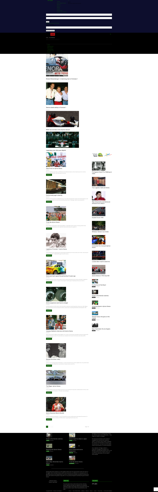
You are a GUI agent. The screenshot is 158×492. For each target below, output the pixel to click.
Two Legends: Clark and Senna (100, 187)
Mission (91, 490)
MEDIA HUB (71, 452)
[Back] (68, 0)
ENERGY (80, 34)
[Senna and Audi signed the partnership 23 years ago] (67, 267)
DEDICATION (74, 34)
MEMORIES (92, 34)
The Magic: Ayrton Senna (53, 386)
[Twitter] (51, 0)
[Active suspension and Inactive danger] (67, 294)
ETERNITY (58, 34)
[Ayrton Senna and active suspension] (79, 446)
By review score (50, 50)
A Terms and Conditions (108, 490)
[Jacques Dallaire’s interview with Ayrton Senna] (67, 322)
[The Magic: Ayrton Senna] (67, 377)
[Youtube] (52, 0)
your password (49, 20)
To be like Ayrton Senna (52, 222)
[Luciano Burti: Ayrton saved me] (102, 255)
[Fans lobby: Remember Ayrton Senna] (56, 458)
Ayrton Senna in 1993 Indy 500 (100, 276)
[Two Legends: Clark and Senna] (102, 181)
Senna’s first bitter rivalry (53, 359)
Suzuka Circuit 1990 (97, 217)
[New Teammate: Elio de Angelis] (102, 325)
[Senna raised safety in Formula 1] (79, 93)
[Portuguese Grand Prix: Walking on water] (102, 165)
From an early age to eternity (54, 195)
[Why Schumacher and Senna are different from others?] (102, 195)
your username (49, 16)
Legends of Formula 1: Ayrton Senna (56, 249)
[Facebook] (92, 483)
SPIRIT (68, 34)
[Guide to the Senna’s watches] (102, 292)
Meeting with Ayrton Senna (53, 449)
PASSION (64, 34)
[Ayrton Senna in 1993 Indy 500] (102, 269)
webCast (82, 490)
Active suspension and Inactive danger (57, 303)
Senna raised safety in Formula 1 (56, 107)
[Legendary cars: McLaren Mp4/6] (79, 140)
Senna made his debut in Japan (78, 439)
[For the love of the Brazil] (102, 281)
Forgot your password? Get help (52, 23)
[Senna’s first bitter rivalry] (67, 350)
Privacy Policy (100, 490)
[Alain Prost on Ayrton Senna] (67, 159)
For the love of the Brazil (99, 285)
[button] (110, 34)
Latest (48, 44)
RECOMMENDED (71, 463)
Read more (49, 174)
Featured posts (50, 46)
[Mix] (48, 0)
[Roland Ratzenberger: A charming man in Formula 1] (79, 65)
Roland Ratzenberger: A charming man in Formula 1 (62, 79)
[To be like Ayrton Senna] (67, 213)
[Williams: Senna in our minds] (102, 225)
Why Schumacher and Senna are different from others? (101, 202)
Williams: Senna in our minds (100, 231)
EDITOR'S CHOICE (95, 215)
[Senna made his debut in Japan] (79, 435)
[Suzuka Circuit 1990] (102, 211)
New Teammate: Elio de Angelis (101, 329)
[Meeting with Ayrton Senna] (56, 446)
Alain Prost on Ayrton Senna (54, 168)
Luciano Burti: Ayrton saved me (101, 261)
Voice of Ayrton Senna (61, 3)
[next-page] (52, 427)
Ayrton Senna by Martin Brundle (55, 413)
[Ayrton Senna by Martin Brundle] (67, 404)
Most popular (50, 47)
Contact (95, 490)
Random (49, 52)
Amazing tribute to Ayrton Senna (101, 306)
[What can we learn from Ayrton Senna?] (79, 119)
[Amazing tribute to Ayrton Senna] (102, 302)
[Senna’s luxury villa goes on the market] (102, 313)
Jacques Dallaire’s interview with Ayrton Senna (59, 331)
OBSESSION (86, 34)
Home (48, 34)
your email (48, 29)
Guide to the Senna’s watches (100, 295)
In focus (58, 1)
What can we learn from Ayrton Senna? (58, 129)
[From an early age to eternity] (67, 186)
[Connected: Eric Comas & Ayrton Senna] (102, 239)
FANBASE (93, 286)
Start (52, 34)
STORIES (93, 185)
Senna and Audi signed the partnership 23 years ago (61, 276)
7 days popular (50, 49)
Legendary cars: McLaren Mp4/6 (56, 150)
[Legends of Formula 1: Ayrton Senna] (67, 240)
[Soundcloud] (49, 0)
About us (87, 490)
